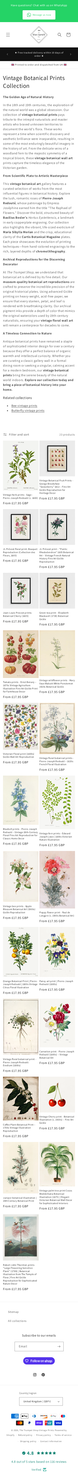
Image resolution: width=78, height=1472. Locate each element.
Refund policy (25, 1435)
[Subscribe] (59, 1346)
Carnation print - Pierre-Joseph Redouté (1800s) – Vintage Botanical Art (56, 1054)
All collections (17, 1321)
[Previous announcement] (7, 54)
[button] (8, 34)
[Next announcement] (70, 54)
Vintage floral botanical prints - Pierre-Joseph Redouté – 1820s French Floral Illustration (56, 761)
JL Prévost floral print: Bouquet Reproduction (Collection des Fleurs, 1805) (20, 552)
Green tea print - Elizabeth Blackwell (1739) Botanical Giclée (54, 615)
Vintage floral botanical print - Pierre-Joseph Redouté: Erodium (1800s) (19, 1062)
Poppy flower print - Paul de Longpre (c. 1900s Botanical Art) (56, 914)
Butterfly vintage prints (27, 410)
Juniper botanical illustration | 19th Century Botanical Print (20, 1199)
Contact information (51, 1441)
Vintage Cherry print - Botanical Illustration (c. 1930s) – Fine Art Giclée (56, 1119)
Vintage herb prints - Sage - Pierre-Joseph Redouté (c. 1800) (20, 496)
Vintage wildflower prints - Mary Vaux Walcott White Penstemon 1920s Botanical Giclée (57, 683)
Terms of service (63, 1435)
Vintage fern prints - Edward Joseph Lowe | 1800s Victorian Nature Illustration (55, 836)
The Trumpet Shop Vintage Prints (36, 1430)
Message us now (42, 14)
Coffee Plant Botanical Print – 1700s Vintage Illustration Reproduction (19, 1127)
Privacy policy (43, 1435)
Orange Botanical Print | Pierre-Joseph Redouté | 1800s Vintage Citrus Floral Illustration (20, 984)
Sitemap (13, 1312)
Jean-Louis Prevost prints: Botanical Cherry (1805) (17, 614)
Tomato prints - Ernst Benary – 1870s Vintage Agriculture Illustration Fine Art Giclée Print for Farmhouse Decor (20, 687)
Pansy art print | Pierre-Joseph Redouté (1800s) (56, 983)
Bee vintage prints (24, 406)
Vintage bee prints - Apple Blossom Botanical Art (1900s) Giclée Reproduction (19, 909)
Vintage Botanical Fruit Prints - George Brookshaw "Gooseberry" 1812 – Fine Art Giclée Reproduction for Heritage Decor (56, 486)
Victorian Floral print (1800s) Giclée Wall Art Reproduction (18, 755)
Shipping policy (28, 1441)
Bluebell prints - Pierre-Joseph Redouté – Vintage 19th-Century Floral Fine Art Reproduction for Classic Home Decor (20, 833)
